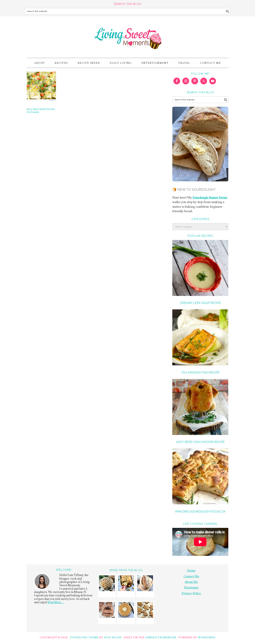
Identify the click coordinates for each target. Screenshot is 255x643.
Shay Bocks (113, 637)
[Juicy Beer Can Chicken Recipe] (200, 407)
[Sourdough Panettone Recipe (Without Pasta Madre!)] (107, 583)
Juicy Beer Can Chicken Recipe (200, 442)
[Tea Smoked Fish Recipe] (200, 337)
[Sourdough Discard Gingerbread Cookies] (145, 610)
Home (191, 570)
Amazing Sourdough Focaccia (200, 511)
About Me (191, 582)
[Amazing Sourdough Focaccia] (200, 476)
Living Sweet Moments (127, 35)
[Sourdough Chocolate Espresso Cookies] (107, 610)
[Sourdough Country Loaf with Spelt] (145, 583)
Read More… (56, 602)
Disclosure (191, 587)
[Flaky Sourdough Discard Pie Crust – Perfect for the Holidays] (126, 610)
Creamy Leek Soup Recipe (200, 303)
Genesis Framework (160, 637)
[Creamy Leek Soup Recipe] (200, 268)
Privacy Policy (191, 593)
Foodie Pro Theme (84, 637)
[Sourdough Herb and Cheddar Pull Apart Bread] (126, 583)
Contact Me (191, 576)
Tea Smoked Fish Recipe (200, 372)
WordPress (206, 637)
